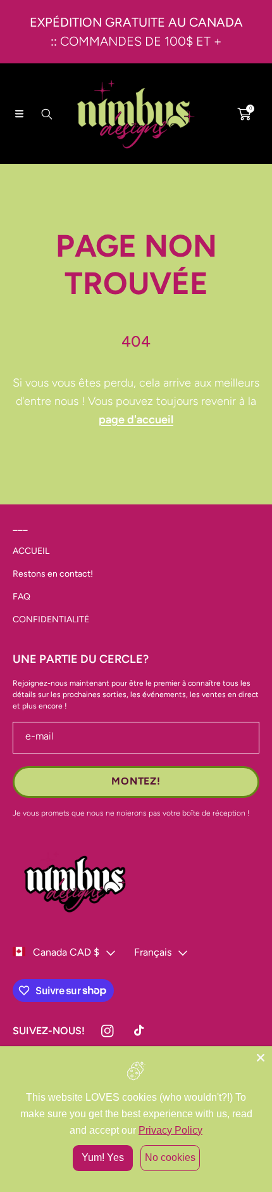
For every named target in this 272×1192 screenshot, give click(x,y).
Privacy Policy (170, 1130)
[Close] (260, 1057)
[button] (19, 114)
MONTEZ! (136, 781)
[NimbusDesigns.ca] (136, 113)
